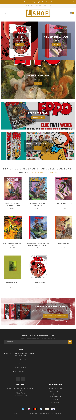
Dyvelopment (58, 413)
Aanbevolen (24, 172)
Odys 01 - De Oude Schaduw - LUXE (12, 205)
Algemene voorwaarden (20, 396)
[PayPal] (47, 409)
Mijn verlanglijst (55, 397)
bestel (19, 44)
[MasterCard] (35, 409)
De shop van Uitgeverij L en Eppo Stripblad (38, 2)
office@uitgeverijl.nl (21, 371)
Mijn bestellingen (55, 391)
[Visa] (53, 409)
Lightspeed (42, 413)
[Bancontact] (41, 409)
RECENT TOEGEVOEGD (39, 172)
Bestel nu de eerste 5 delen (55, 316)
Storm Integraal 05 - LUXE (12, 244)
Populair (53, 172)
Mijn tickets (56, 394)
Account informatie (55, 388)
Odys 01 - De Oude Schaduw (38, 205)
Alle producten (56, 402)
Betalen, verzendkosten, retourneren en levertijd (20, 389)
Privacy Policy (20, 393)
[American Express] (23, 409)
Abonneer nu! (38, 117)
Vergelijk (55, 399)
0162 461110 (21, 367)
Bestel (56, 44)
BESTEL (38, 148)
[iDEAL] (29, 409)
